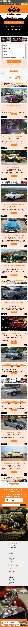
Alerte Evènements (13, 549)
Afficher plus (14, 485)
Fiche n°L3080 (4, 314)
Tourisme (10, 557)
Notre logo (11, 579)
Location (10, 553)
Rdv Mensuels (12, 547)
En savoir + (14, 114)
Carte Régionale (7, 33)
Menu (14, 7)
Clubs (9, 550)
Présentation (11, 568)
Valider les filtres (14, 62)
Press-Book (11, 576)
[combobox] (14, 52)
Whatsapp (10, 584)
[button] (14, 96)
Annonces (11, 555)
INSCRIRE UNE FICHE (14, 22)
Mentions (10, 577)
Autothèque (11, 560)
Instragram (11, 582)
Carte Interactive (20, 33)
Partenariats (11, 573)
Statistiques (11, 574)
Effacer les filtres (14, 65)
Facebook (10, 581)
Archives (10, 561)
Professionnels (12, 552)
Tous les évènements (13, 546)
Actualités (11, 558)
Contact (10, 570)
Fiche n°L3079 (4, 474)
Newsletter (11, 571)
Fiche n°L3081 (4, 117)
